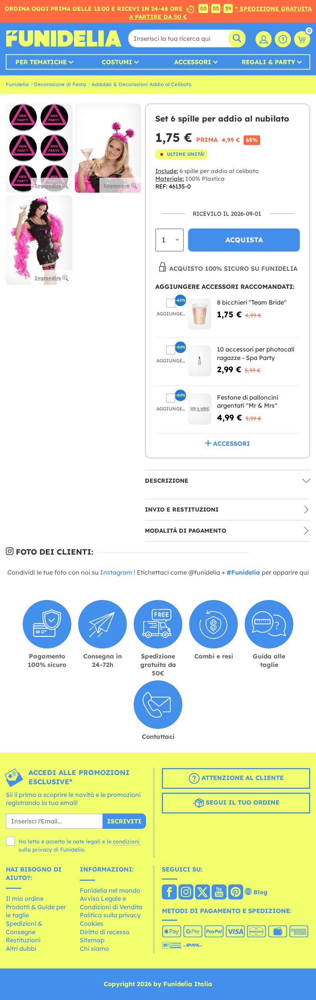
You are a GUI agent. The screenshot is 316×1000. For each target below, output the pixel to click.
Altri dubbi (21, 948)
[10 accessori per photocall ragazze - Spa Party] (199, 361)
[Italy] (169, 892)
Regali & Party (268, 62)
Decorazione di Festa (60, 84)
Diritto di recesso (104, 932)
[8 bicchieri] (199, 314)
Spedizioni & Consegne (24, 928)
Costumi (117, 62)
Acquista (244, 239)
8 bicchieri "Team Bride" (252, 302)
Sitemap (92, 940)
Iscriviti (124, 821)
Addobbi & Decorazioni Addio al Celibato (141, 84)
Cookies (91, 923)
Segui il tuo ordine (241, 802)
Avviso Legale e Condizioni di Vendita (111, 903)
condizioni (126, 841)
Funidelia (17, 84)
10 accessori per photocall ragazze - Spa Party (255, 353)
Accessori (192, 62)
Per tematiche (41, 62)
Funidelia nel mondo (110, 890)
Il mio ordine (25, 898)
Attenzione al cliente (242, 778)
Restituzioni (23, 940)
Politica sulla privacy (110, 915)
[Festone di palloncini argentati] (199, 409)
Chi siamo (94, 948)
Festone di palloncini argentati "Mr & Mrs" (247, 401)
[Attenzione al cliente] (283, 39)
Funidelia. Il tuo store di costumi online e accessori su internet (63, 38)
